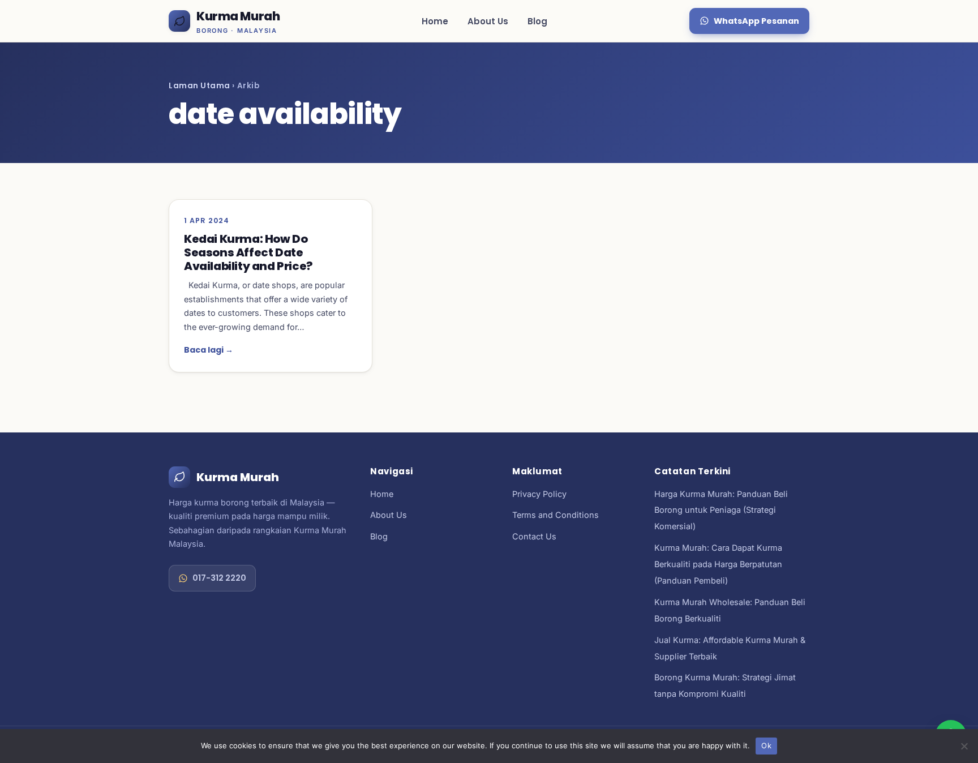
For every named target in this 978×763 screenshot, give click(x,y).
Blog (537, 21)
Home (435, 21)
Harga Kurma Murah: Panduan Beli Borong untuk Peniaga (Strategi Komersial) (721, 510)
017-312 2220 (219, 578)
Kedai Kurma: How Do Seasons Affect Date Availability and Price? (248, 252)
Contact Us (534, 536)
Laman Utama (199, 85)
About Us (487, 21)
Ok (766, 745)
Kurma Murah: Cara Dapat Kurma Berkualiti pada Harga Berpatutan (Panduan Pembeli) (718, 564)
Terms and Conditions (555, 515)
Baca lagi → (208, 349)
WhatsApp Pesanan (756, 21)
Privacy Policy (539, 494)
